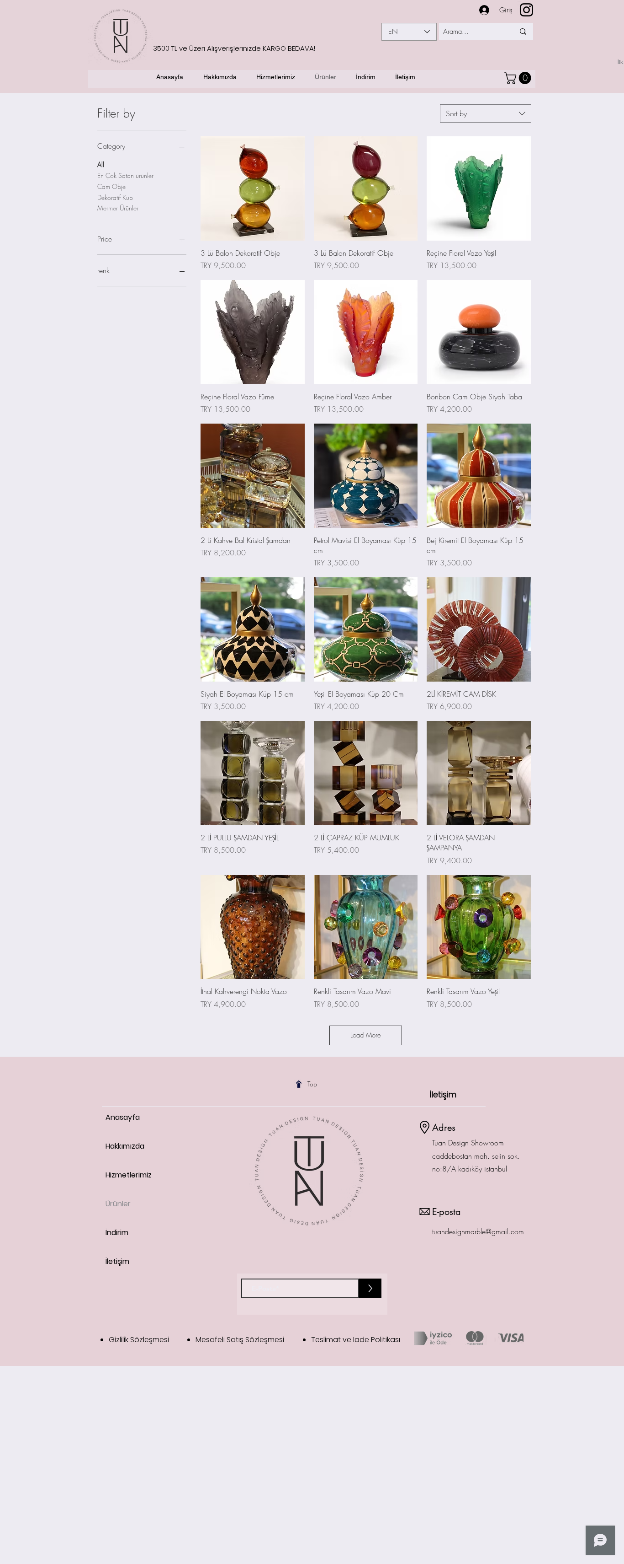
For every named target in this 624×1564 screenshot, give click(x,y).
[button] (519, 78)
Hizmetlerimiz (129, 1175)
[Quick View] (253, 188)
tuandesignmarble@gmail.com (478, 1231)
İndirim (117, 1232)
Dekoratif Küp (115, 197)
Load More (365, 1035)
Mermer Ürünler (117, 208)
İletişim (117, 1261)
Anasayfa (123, 1117)
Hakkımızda (125, 1146)
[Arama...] (523, 31)
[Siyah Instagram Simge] (526, 10)
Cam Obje (111, 186)
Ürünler (118, 1204)
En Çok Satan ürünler (125, 175)
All (100, 164)
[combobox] (485, 113)
